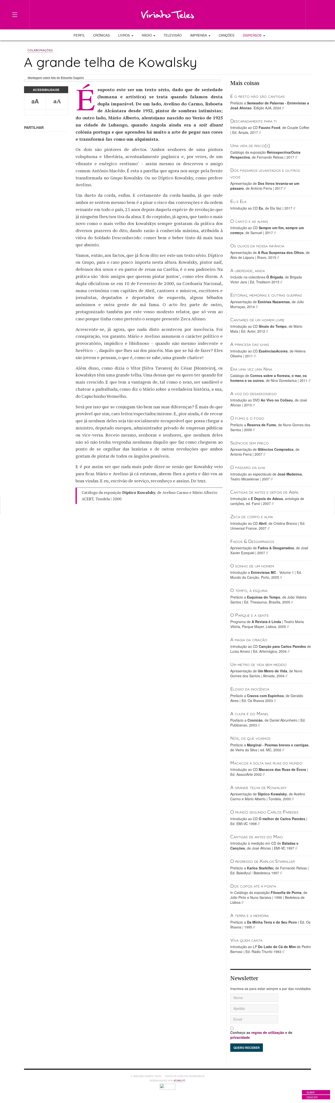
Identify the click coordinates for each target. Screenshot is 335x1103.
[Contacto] (285, 14)
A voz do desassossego (253, 393)
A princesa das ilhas (249, 344)
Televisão (173, 35)
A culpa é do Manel (249, 713)
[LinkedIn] (276, 14)
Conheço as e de (261, 1035)
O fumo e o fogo (247, 418)
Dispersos (253, 35)
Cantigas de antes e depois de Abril (264, 492)
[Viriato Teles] (167, 14)
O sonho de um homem (252, 566)
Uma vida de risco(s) (250, 145)
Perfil (79, 35)
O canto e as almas (249, 221)
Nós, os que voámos (250, 738)
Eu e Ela (238, 201)
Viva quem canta (246, 940)
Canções (226, 35)
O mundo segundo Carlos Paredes (264, 812)
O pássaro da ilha (247, 467)
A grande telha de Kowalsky (258, 787)
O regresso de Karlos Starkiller (262, 861)
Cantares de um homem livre (257, 319)
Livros (124, 35)
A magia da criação (248, 639)
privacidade (240, 1037)
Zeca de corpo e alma (251, 516)
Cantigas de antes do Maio (256, 836)
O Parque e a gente (249, 615)
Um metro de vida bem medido (258, 664)
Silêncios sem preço (249, 442)
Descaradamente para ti (253, 121)
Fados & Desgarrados (252, 541)
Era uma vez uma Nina (251, 369)
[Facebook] (267, 14)
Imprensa (199, 35)
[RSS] (294, 14)
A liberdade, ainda (247, 270)
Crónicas (101, 35)
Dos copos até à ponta (253, 886)
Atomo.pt (179, 1080)
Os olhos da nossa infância (257, 245)
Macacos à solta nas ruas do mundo (266, 763)
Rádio (147, 35)
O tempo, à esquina (249, 590)
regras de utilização (267, 1032)
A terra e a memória (249, 915)
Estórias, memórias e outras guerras (266, 295)
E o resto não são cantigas (257, 96)
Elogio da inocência (249, 689)
